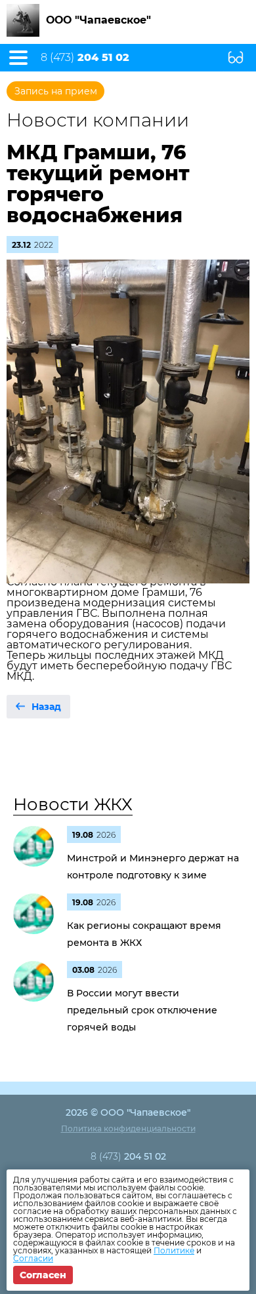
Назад (46, 707)
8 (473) (85, 57)
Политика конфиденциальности (128, 1128)
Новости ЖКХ (73, 804)
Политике (174, 1250)
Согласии (33, 1258)
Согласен (43, 1275)
